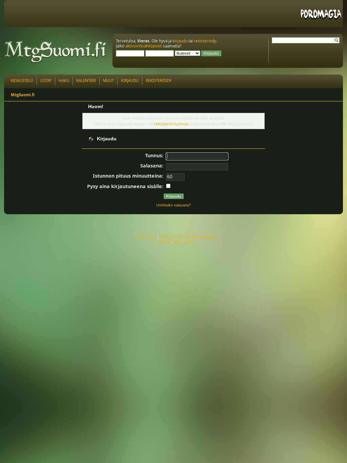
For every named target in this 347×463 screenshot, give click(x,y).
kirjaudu (179, 40)
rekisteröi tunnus (171, 124)
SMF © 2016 (171, 237)
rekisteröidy (205, 40)
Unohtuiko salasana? (173, 205)
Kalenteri (86, 80)
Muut (108, 80)
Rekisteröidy (159, 80)
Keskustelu (22, 80)
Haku (64, 80)
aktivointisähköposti (143, 45)
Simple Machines (201, 237)
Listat (46, 80)
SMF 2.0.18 (146, 237)
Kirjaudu (130, 80)
